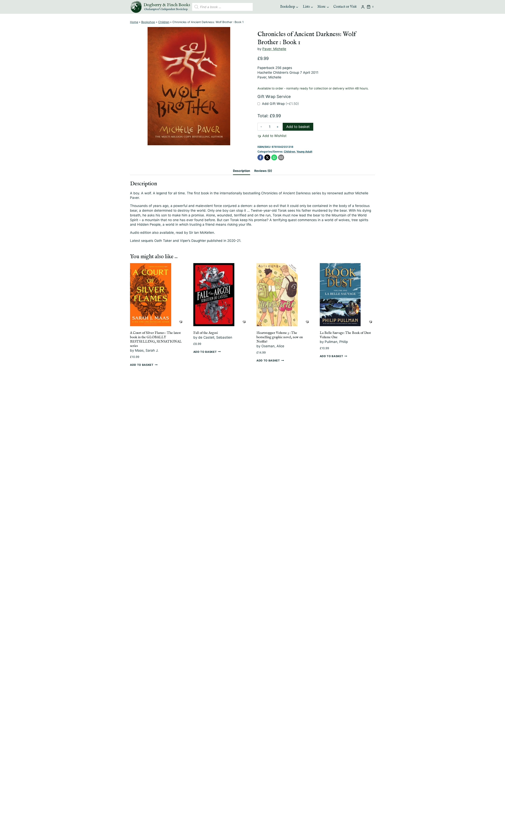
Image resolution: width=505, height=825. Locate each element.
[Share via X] (267, 157)
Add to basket (298, 127)
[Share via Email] (281, 157)
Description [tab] (241, 171)
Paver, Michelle (274, 49)
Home (134, 22)
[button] (271, 136)
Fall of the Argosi (205, 333)
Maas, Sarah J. (146, 350)
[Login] (363, 7)
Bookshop (148, 22)
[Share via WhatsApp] (274, 157)
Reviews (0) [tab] (263, 171)
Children (163, 22)
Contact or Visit (345, 7)
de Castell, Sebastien (215, 337)
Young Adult (304, 151)
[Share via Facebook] (260, 157)
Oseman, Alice (272, 346)
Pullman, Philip (336, 342)
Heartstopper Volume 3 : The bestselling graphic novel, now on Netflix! (279, 337)
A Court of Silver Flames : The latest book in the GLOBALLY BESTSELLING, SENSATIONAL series (156, 339)
